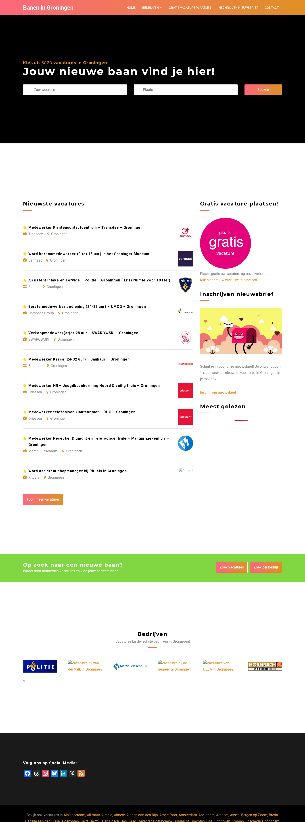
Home (131, 7)
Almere (119, 815)
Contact (272, 7)
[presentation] (23, 680)
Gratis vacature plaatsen (190, 7)
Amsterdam (188, 815)
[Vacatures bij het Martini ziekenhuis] (85, 666)
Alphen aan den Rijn (142, 815)
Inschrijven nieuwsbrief (238, 7)
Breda (273, 815)
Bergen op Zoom (254, 815)
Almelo (106, 815)
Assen (235, 815)
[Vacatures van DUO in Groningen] (265, 667)
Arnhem (222, 815)
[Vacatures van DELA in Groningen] (175, 666)
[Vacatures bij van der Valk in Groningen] (40, 666)
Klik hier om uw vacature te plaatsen (228, 280)
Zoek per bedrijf (266, 567)
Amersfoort (168, 815)
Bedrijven (150, 7)
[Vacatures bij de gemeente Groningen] (130, 666)
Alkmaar (93, 815)
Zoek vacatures (232, 567)
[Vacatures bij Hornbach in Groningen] (220, 666)
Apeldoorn (206, 815)
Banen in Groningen (48, 7)
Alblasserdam (74, 815)
